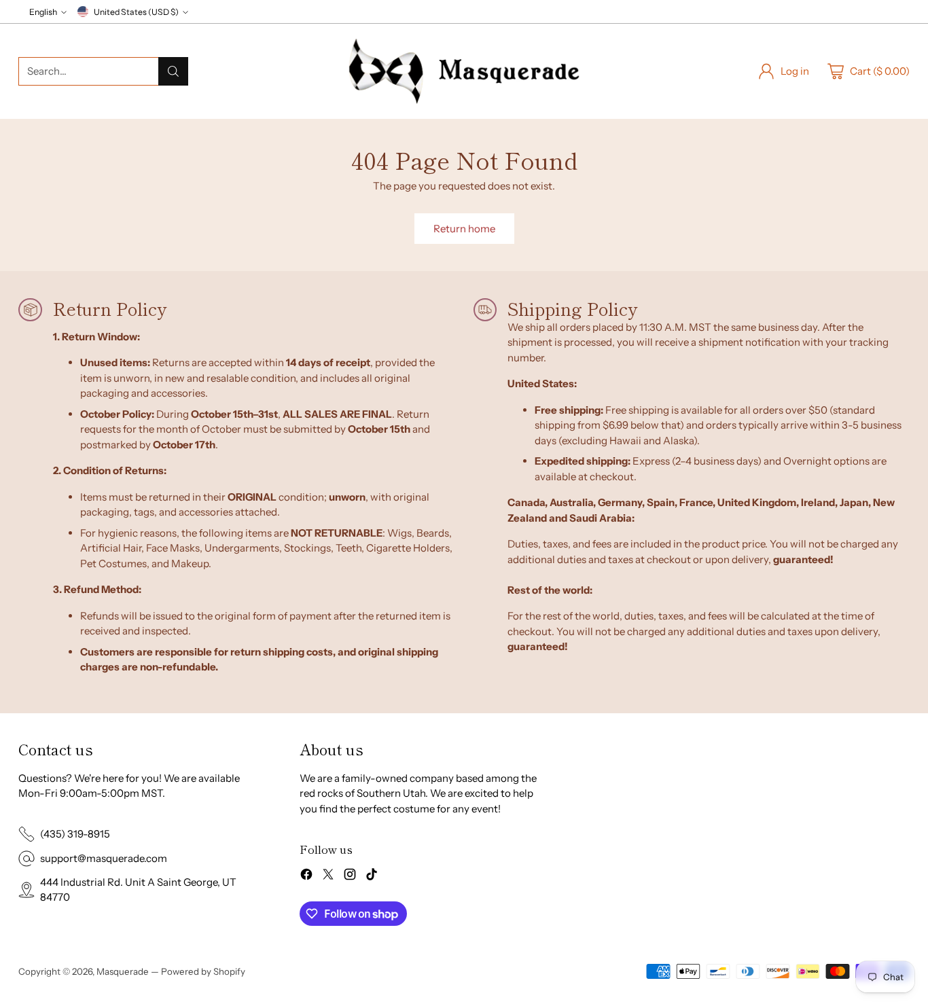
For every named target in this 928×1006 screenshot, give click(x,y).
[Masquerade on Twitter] (328, 876)
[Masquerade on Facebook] (306, 876)
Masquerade (122, 971)
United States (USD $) (136, 12)
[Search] (173, 71)
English (43, 12)
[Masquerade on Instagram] (350, 876)
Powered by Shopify (203, 971)
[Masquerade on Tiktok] (371, 876)
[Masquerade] (464, 71)
